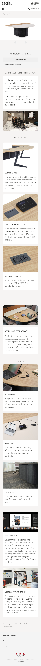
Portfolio (21, 659)
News (32, 659)
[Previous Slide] (15, 42)
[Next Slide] (25, 42)
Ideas (15, 659)
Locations (6, 647)
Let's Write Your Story (9, 635)
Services (5, 641)
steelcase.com (7, 626)
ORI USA (22, 661)
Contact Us (20, 656)
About (27, 659)
